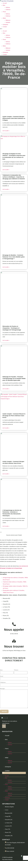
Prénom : (16, 670)
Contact (5, 26)
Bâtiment (8, 20)
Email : (2, 676)
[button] (14, 29)
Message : (2, 688)
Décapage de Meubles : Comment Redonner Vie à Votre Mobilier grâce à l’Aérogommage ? (14, 256)
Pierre (4, 11)
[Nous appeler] (14, 624)
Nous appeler (14, 629)
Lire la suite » (6, 130)
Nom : (1, 670)
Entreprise (5, 24)
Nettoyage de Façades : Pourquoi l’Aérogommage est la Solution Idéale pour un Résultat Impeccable (14, 378)
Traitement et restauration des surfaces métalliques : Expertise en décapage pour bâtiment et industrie (14, 176)
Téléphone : (3, 682)
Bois (4, 5)
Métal (4, 18)
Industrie (8, 22)
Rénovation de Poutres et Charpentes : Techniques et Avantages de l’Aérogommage (12, 328)
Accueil (5, 3)
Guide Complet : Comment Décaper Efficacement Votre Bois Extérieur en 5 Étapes (14, 118)
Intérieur (8, 7)
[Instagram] (4, 726)
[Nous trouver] (14, 641)
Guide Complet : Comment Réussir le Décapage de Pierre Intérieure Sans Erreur (14, 415)
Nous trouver (14, 646)
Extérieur (8, 9)
